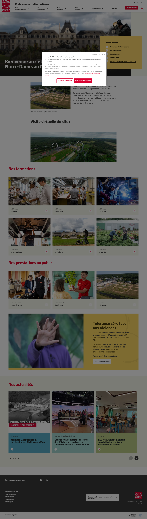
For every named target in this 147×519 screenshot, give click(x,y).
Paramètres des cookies (65, 80)
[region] (74, 69)
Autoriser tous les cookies (83, 80)
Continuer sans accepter (98, 54)
